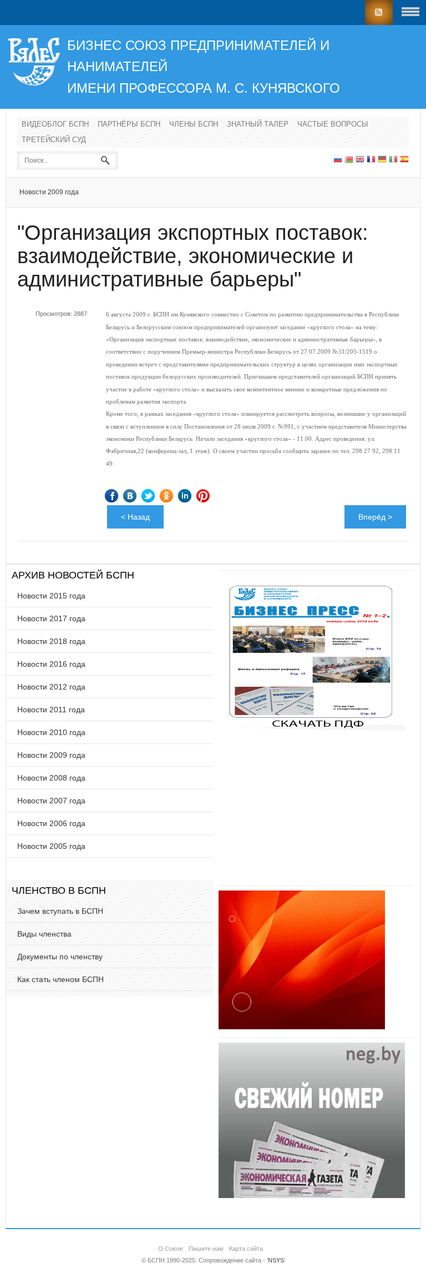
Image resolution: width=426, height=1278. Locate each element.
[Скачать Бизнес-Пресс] (312, 727)
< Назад (135, 516)
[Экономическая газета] (312, 1195)
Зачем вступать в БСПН (60, 911)
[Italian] (393, 160)
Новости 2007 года (51, 800)
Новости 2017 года (51, 618)
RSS (379, 12)
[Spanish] (404, 160)
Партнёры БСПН (129, 124)
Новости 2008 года (51, 777)
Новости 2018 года (51, 641)
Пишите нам (206, 1248)
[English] (360, 160)
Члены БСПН (193, 124)
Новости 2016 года (51, 664)
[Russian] (337, 160)
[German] (382, 160)
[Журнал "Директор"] (302, 1026)
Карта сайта (246, 1248)
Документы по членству (60, 956)
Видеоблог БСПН (55, 124)
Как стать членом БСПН (60, 979)
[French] (371, 160)
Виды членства (44, 933)
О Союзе (170, 1248)
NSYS (276, 1260)
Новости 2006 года (51, 823)
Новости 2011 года (51, 709)
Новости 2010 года (51, 732)
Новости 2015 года (51, 595)
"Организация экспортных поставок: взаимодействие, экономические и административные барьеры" (192, 256)
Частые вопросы (332, 124)
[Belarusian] (348, 160)
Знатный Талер (257, 124)
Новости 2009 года (49, 192)
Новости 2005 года (51, 846)
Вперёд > (375, 516)
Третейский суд (54, 139)
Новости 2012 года (51, 686)
